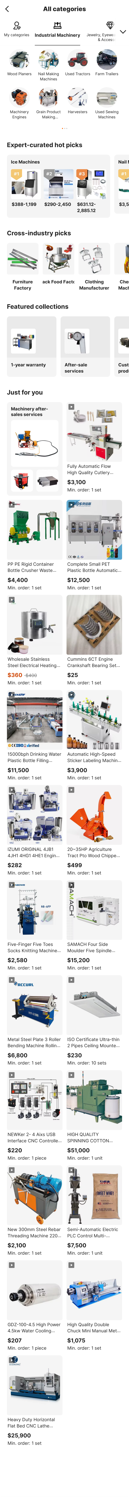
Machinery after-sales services (29, 411)
